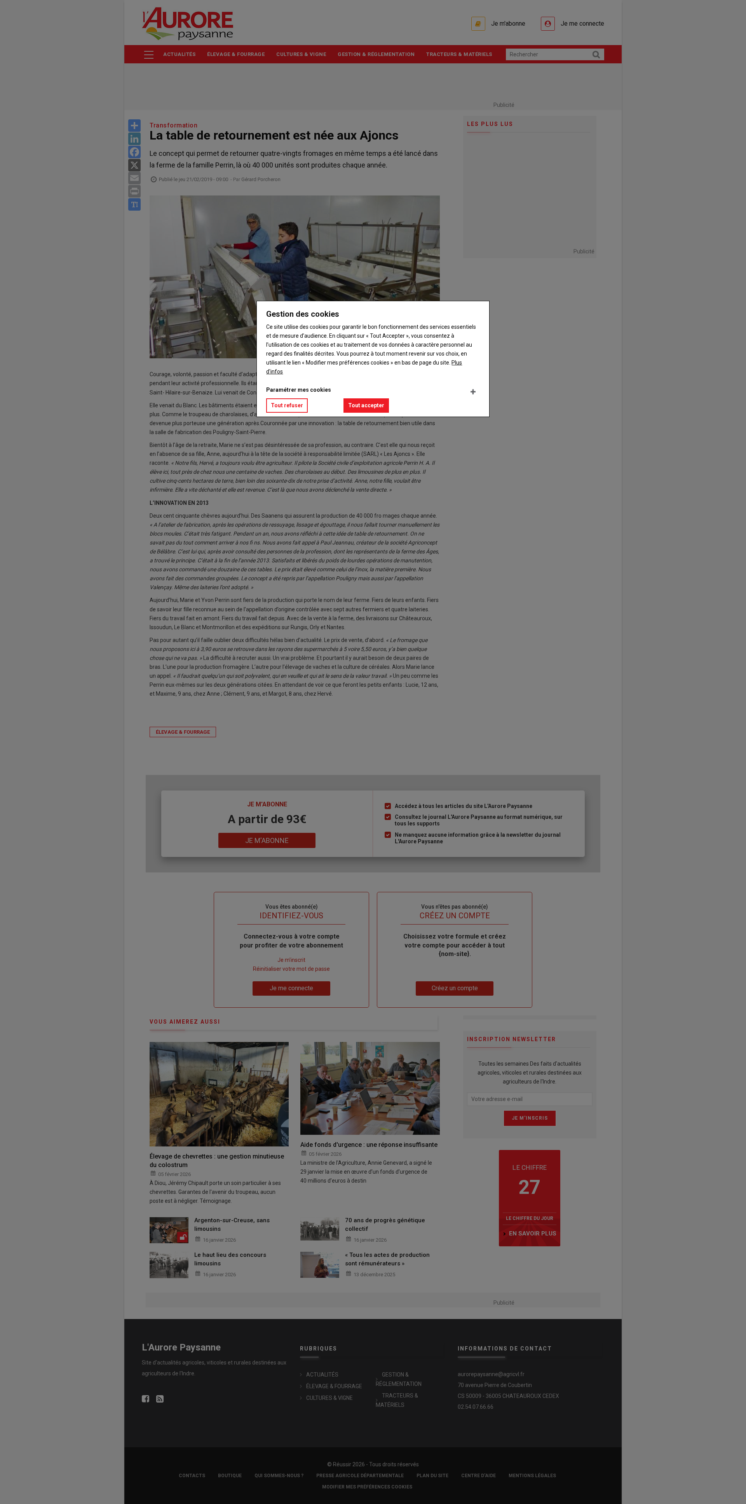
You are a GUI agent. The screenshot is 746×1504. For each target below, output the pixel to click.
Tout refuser (287, 405)
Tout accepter (366, 405)
